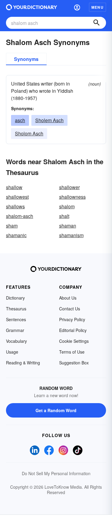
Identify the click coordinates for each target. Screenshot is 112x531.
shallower (69, 187)
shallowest (17, 196)
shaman (67, 225)
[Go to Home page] (31, 7)
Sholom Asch (29, 133)
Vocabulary (16, 341)
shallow (14, 187)
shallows (15, 206)
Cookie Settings (74, 341)
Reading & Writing (23, 363)
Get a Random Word (56, 410)
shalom (67, 206)
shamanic (16, 235)
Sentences (16, 319)
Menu (97, 7)
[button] (77, 7)
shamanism (71, 235)
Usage (12, 352)
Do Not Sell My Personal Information (56, 473)
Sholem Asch (49, 120)
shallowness (72, 196)
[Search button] (96, 22)
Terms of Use (72, 352)
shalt (64, 216)
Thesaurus (16, 309)
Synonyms (26, 59)
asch (20, 120)
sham (12, 225)
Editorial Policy (73, 330)
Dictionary (15, 298)
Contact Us (69, 309)
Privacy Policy (72, 319)
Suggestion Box (74, 363)
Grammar (15, 330)
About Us (67, 298)
